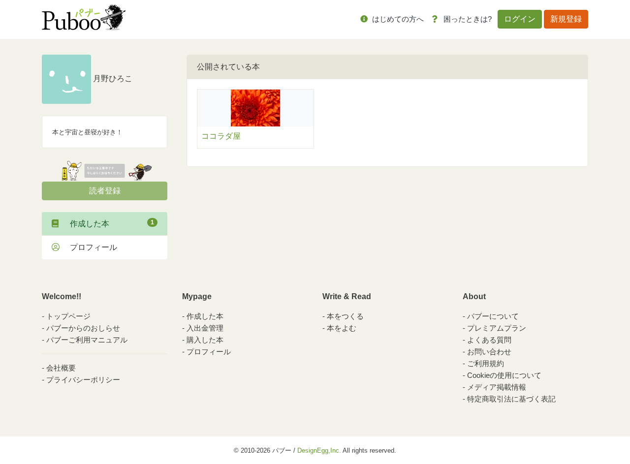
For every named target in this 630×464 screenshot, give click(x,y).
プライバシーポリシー (83, 379)
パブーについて (493, 316)
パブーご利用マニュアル (86, 340)
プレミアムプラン (496, 328)
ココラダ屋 (221, 136)
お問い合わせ (489, 351)
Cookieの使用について (504, 375)
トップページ (68, 316)
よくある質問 (489, 340)
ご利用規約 (485, 363)
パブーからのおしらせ (83, 328)
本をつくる (345, 316)
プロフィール (89, 247)
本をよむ (341, 328)
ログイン (520, 19)
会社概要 (61, 368)
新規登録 (566, 19)
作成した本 (108, 223)
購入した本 (205, 340)
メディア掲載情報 (496, 387)
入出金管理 (205, 328)
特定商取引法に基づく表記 (511, 399)
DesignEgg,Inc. (319, 450)
